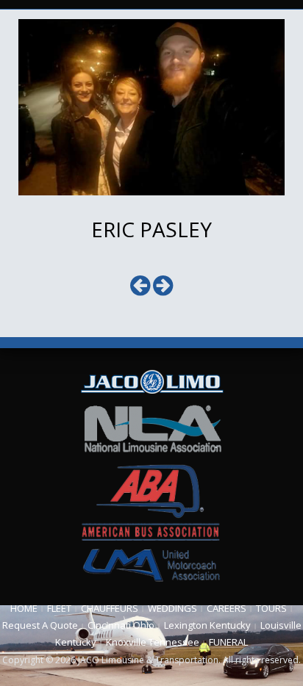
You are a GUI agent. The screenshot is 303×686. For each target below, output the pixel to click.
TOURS (271, 608)
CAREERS (226, 608)
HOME (24, 608)
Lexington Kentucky (207, 625)
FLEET (59, 608)
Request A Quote (40, 625)
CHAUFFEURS (109, 608)
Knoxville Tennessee (152, 642)
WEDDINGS (172, 608)
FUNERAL (228, 642)
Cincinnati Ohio (121, 625)
